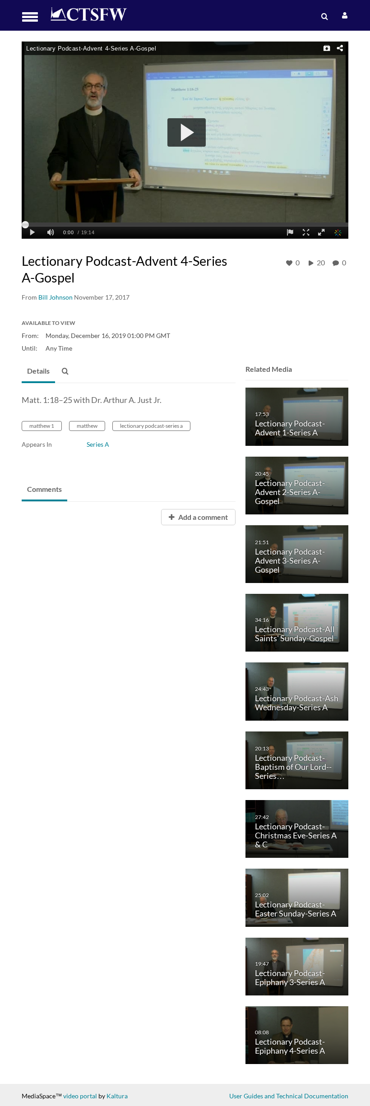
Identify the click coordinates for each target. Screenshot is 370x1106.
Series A (98, 444)
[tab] (38, 371)
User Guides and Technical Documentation (288, 1096)
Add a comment (202, 517)
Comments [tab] (44, 489)
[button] (33, 17)
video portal (80, 1096)
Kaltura (117, 1096)
